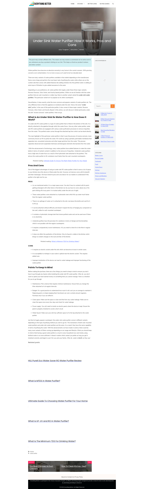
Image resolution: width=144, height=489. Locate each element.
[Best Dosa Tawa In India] (97, 143)
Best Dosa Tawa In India (107, 141)
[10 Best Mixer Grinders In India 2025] (97, 126)
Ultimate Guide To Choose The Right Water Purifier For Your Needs (65, 161)
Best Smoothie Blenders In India (108, 131)
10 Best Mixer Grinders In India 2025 (107, 125)
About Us (64, 477)
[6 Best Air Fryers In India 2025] (97, 115)
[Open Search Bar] (113, 4)
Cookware (98, 161)
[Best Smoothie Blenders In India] (97, 132)
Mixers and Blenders (101, 176)
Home (72, 3)
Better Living (92, 3)
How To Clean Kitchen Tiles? (73, 466)
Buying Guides (104, 3)
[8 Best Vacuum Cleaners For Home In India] (97, 121)
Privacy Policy (79, 477)
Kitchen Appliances (100, 173)
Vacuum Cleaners (100, 179)
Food (96, 164)
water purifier (33, 453)
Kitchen (80, 3)
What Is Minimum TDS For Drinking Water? (65, 241)
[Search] (112, 106)
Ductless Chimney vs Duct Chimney (41, 467)
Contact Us (71, 477)
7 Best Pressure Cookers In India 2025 (107, 136)
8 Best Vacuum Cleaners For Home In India (108, 119)
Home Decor (98, 167)
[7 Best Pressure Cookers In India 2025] (97, 137)
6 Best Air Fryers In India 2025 (106, 114)
